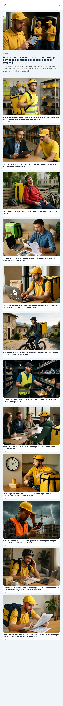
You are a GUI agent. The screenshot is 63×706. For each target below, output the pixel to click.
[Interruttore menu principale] (59, 5)
